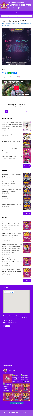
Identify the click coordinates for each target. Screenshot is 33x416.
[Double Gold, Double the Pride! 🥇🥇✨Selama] (16, 396)
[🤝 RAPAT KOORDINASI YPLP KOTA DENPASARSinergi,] (16, 378)
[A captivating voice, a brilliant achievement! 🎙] (25, 387)
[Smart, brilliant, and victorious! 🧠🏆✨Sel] (25, 396)
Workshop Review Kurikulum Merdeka (11, 141)
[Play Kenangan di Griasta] (6, 111)
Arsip (28, 165)
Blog (3, 23)
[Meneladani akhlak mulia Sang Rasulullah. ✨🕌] (7, 378)
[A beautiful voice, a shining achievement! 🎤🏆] (7, 396)
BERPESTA (5, 196)
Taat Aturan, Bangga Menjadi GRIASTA (12, 134)
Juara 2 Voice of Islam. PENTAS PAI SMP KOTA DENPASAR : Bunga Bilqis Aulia (11, 271)
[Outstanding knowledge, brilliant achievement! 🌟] (7, 387)
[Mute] (26, 111)
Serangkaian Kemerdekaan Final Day (11, 204)
